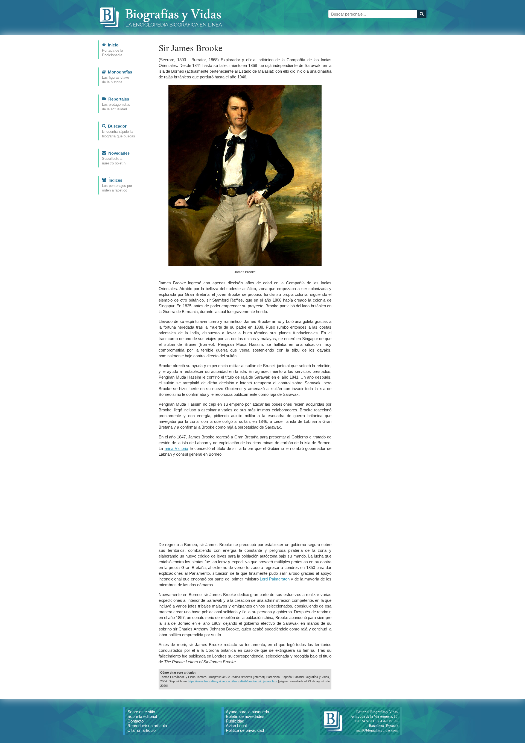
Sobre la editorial (142, 716)
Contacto (135, 721)
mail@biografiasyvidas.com (377, 730)
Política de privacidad (245, 730)
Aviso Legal (236, 725)
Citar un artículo (141, 730)
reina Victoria (176, 448)
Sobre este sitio (141, 711)
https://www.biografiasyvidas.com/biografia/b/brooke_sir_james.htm (232, 681)
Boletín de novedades (245, 716)
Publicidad (235, 721)
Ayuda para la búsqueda (247, 711)
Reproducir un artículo (147, 725)
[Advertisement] (245, 499)
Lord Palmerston (275, 579)
